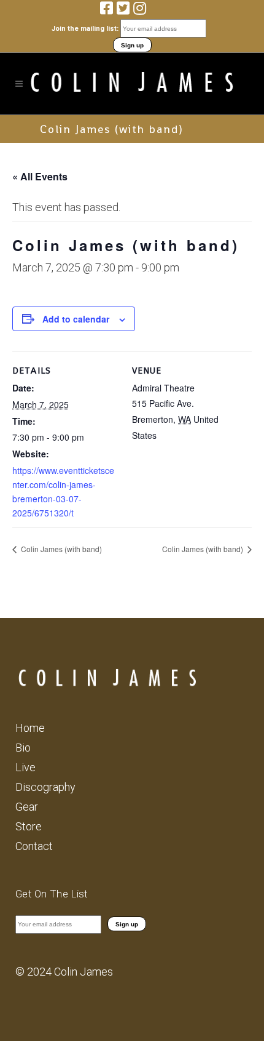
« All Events (40, 176)
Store (28, 826)
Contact (34, 846)
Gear (26, 806)
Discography (45, 786)
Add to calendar (75, 319)
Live (25, 767)
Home (30, 727)
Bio (23, 747)
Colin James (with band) (60, 549)
